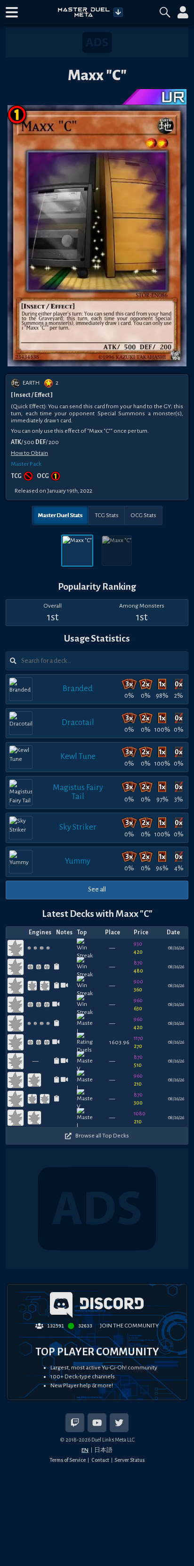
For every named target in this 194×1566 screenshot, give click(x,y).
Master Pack (26, 464)
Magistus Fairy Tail (78, 791)
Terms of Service (67, 1460)
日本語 (103, 1450)
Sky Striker (78, 827)
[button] (12, 12)
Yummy (77, 861)
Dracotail (78, 722)
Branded (78, 688)
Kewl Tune (78, 756)
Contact (100, 1460)
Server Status (129, 1460)
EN (85, 1450)
